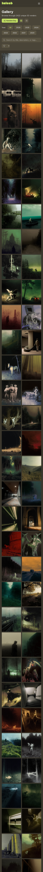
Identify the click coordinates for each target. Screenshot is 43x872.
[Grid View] (21, 21)
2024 (36, 27)
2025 (27, 27)
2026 (18, 27)
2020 (32, 33)
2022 (15, 33)
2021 (23, 33)
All (10, 27)
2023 (6, 33)
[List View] (26, 21)
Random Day (11, 21)
